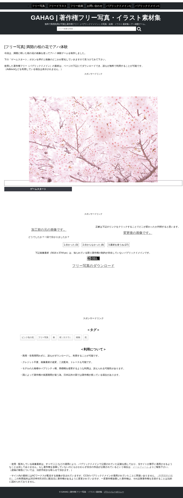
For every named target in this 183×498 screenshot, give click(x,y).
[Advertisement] (93, 81)
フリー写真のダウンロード (93, 266)
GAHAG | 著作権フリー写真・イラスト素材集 (96, 17)
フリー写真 (38, 5)
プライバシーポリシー (114, 492)
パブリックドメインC (147, 5)
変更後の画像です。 (137, 233)
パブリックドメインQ (118, 5)
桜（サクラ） (65, 337)
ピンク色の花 (28, 337)
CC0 (55, 464)
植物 (78, 337)
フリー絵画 (76, 5)
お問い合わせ (94, 5)
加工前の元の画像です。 (48, 229)
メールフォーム (141, 467)
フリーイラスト (58, 5)
